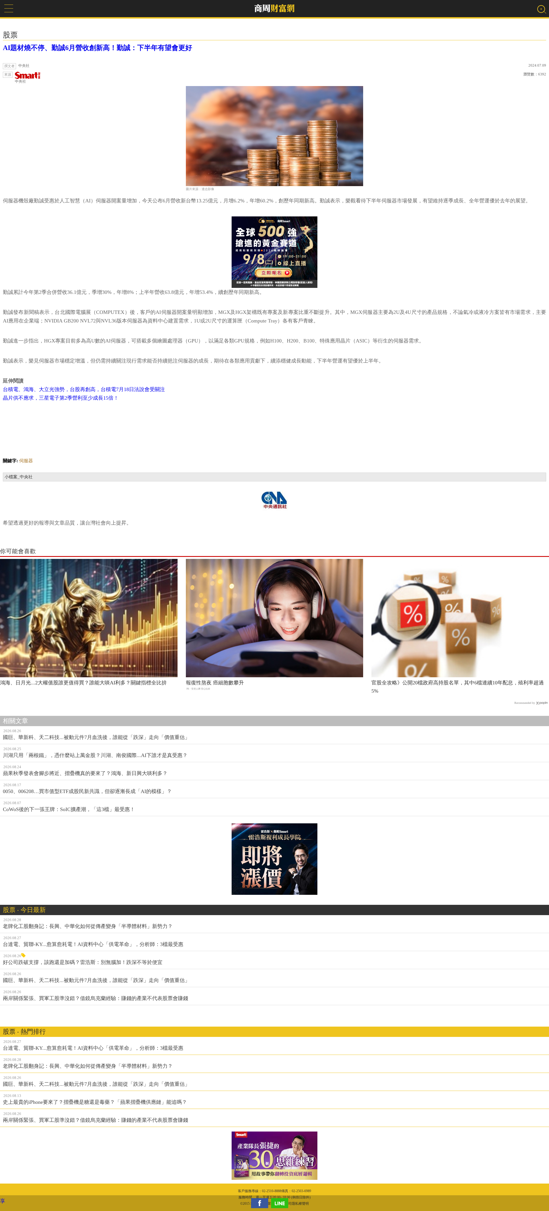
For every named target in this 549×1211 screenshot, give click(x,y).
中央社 (20, 81)
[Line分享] (281, 1203)
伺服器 (26, 460)
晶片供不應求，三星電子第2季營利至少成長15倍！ (61, 398)
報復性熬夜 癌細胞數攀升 (215, 683)
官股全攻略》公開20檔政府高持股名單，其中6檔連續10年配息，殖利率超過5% (457, 687)
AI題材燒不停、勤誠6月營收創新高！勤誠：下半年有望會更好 (97, 47)
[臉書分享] (261, 1203)
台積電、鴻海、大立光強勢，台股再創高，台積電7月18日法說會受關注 (84, 389)
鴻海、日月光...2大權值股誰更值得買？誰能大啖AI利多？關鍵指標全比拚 (83, 683)
